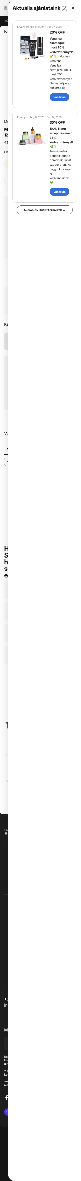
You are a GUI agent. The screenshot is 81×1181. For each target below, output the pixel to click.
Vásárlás (59, 97)
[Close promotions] (73, 8)
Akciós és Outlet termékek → (45, 210)
